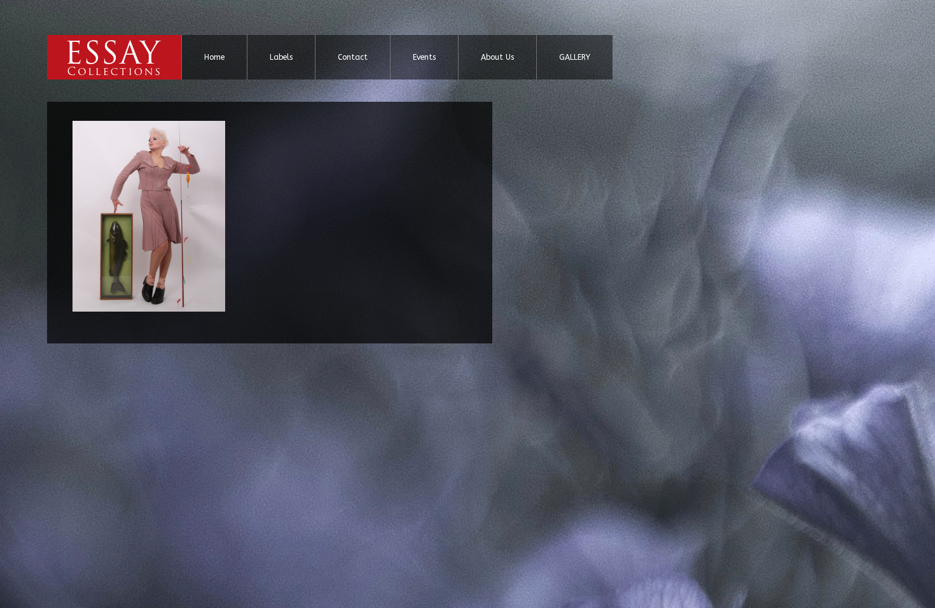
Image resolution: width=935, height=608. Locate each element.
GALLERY (574, 57)
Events (424, 57)
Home (214, 57)
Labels (281, 57)
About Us (497, 57)
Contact (353, 57)
